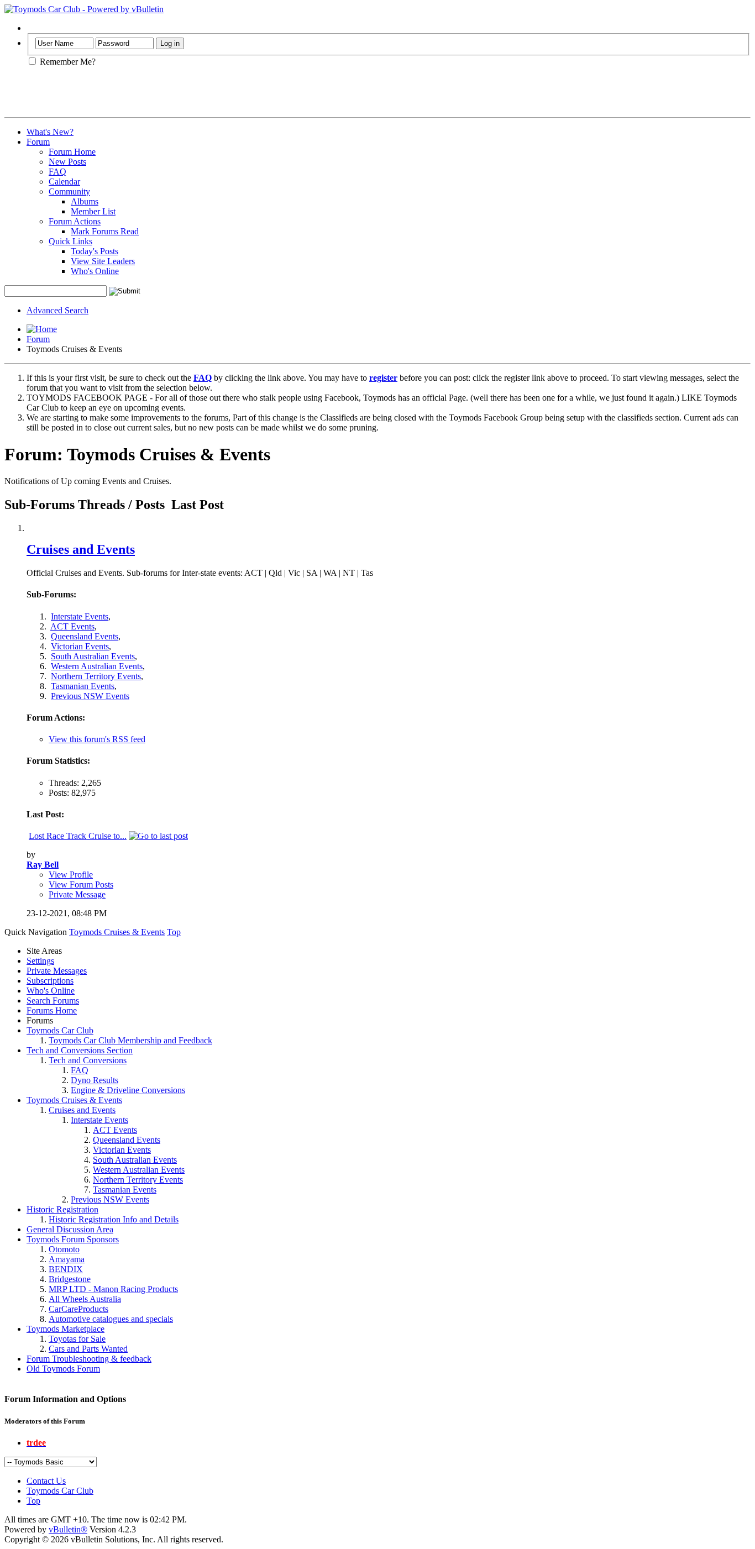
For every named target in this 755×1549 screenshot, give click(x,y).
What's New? (50, 131)
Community (69, 191)
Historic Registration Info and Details (114, 1219)
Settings (40, 960)
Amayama (67, 1259)
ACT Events (72, 626)
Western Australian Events (97, 666)
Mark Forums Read (105, 231)
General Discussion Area (70, 1229)
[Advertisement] (133, 96)
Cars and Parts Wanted (88, 1348)
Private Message (77, 894)
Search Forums (53, 1000)
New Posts (67, 161)
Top (174, 932)
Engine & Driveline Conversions (128, 1090)
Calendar (64, 181)
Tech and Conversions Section (80, 1050)
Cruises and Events (81, 549)
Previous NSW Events (90, 696)
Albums (84, 201)
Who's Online (95, 271)
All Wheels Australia (85, 1299)
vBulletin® (68, 1529)
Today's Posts (94, 251)
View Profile (71, 874)
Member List (93, 211)
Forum (38, 141)
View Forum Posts (81, 884)
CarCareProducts (78, 1309)
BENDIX (66, 1269)
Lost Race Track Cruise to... (78, 836)
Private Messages (57, 970)
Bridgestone (70, 1279)
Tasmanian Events (82, 686)
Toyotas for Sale (77, 1338)
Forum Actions (75, 221)
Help (35, 28)
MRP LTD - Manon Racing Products (113, 1289)
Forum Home (72, 151)
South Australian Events (93, 656)
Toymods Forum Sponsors (73, 1239)
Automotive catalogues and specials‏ (111, 1319)
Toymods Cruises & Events (74, 1100)
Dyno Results (94, 1080)
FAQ (57, 171)
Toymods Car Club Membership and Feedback (130, 1040)
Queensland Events (84, 636)
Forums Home (52, 1010)
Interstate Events (79, 616)
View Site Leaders (103, 261)
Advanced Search (57, 310)
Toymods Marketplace (65, 1328)
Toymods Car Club (60, 1030)
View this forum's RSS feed (97, 739)
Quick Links (70, 241)
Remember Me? (67, 61)
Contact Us (46, 1480)
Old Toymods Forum (63, 1368)
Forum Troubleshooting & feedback (89, 1358)
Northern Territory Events (96, 676)
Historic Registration (62, 1209)
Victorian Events (80, 646)
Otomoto (64, 1249)
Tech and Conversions (88, 1060)
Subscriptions (50, 980)
